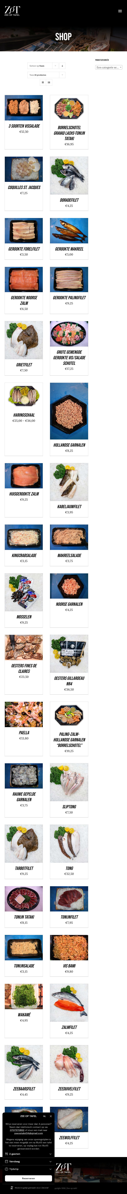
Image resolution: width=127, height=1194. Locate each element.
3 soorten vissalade (23, 126)
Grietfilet (24, 365)
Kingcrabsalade (24, 555)
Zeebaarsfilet (24, 1089)
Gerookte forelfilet (23, 249)
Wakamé (24, 1015)
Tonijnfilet (69, 917)
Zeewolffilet (69, 1138)
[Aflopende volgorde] (62, 66)
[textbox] (108, 67)
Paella (24, 733)
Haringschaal (23, 415)
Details (34, 110)
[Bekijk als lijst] (49, 82)
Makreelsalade (69, 555)
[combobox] (108, 67)
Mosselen (23, 617)
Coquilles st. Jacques (24, 187)
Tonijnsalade (24, 966)
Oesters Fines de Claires (23, 668)
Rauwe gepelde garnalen (23, 797)
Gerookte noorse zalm (24, 300)
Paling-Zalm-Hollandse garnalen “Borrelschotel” (69, 740)
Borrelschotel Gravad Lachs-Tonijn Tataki (69, 133)
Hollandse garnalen (69, 445)
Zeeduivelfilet (69, 1089)
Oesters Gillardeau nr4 (69, 681)
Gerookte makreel (69, 249)
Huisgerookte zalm (23, 494)
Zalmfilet (69, 1027)
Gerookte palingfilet (69, 298)
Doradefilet (69, 200)
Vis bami (69, 966)
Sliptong (69, 807)
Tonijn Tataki (24, 917)
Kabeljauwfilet (69, 507)
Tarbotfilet (24, 868)
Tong (69, 868)
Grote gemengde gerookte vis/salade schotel (69, 357)
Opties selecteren (21, 395)
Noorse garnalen (69, 604)
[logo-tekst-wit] (12, 7)
